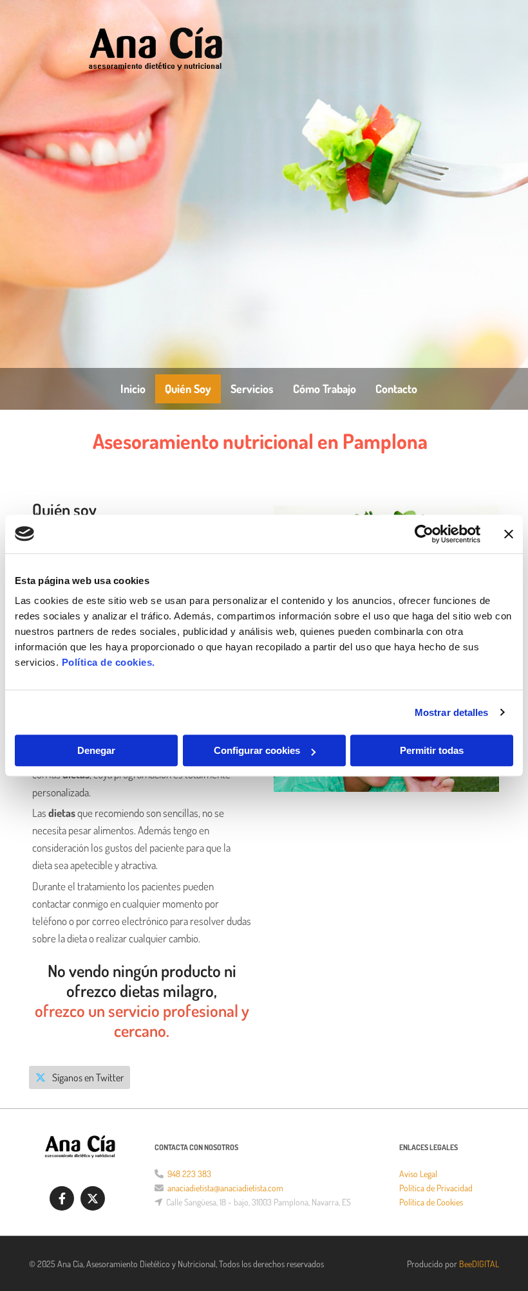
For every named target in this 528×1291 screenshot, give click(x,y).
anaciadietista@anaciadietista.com (225, 1187)
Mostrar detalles (452, 712)
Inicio (133, 388)
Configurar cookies (257, 750)
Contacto (396, 388)
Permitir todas (432, 750)
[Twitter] (92, 1198)
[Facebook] (61, 1198)
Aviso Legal (418, 1173)
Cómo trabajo (324, 388)
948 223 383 (189, 1173)
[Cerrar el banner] (508, 533)
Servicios (252, 388)
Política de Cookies (431, 1201)
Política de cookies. (108, 662)
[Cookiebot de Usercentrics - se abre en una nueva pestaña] (424, 534)
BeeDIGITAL (479, 1263)
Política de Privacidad (436, 1187)
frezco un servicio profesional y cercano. (146, 1020)
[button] (79, 1077)
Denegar (96, 750)
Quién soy (188, 388)
